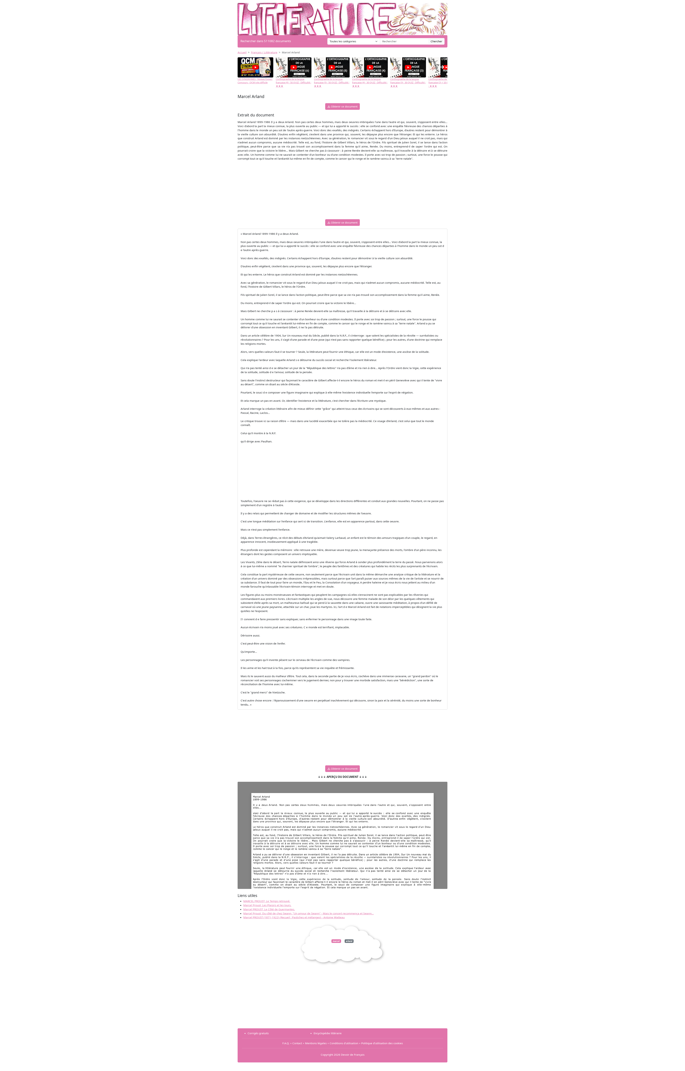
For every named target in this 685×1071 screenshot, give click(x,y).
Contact (297, 1043)
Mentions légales (316, 1043)
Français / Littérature (264, 52)
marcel (336, 941)
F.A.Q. (285, 1043)
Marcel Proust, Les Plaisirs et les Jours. (267, 905)
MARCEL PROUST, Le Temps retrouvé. (266, 901)
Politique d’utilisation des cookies (382, 1043)
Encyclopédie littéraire (328, 1033)
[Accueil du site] (342, 17)
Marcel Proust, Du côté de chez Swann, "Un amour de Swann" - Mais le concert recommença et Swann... (308, 913)
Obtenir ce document (343, 106)
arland (349, 941)
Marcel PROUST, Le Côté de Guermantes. (269, 909)
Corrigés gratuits (258, 1033)
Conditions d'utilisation (344, 1043)
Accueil (242, 52)
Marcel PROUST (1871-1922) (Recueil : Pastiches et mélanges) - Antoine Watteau (294, 917)
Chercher (436, 41)
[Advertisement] (342, 191)
